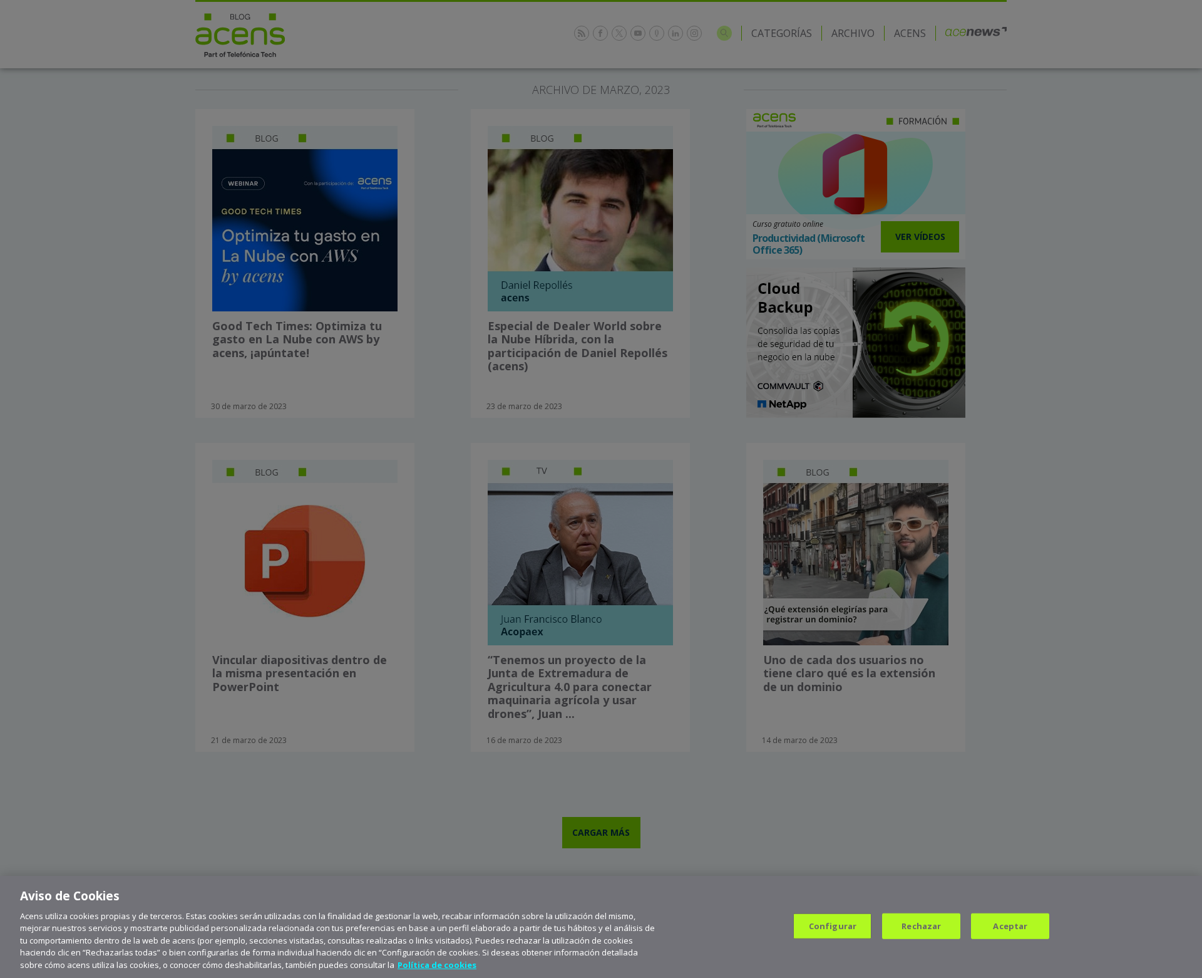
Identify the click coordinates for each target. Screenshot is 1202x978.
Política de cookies (437, 964)
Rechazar (921, 925)
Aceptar (1010, 925)
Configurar (832, 925)
